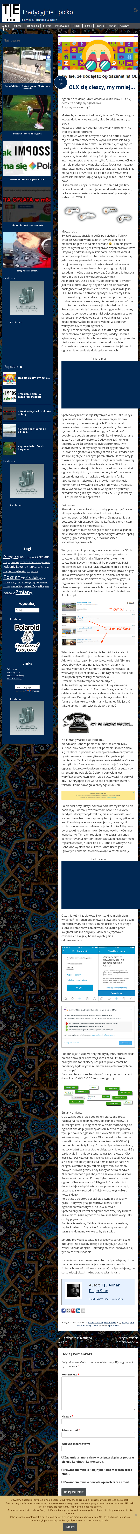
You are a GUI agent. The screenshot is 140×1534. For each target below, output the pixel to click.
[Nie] (135, 1515)
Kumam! (70, 1526)
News (46, 567)
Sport (18, 582)
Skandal (6, 582)
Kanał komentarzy (15, 675)
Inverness (36, 562)
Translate (36, 691)
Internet (47, 25)
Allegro (125, 1322)
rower (45, 578)
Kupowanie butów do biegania (27, 134)
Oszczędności (17, 571)
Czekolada (42, 557)
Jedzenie (9, 566)
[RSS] (136, 10)
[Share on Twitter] (68, 1310)
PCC (28, 571)
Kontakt (9, 29)
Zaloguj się (12, 669)
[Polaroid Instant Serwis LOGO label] (27, 654)
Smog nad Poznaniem (27, 271)
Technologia (32, 25)
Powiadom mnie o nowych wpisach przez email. (96, 1482)
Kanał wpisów (13, 672)
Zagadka (38, 586)
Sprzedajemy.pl (84, 1325)
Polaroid (34, 571)
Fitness (77, 25)
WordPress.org (14, 678)
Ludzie (5, 25)
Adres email (70, 1430)
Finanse (99, 25)
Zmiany (24, 592)
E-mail (92, 1299)
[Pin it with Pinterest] (73, 1310)
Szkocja (6, 586)
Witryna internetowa (75, 1444)
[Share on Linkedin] (78, 1310)
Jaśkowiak (45, 562)
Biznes (88, 25)
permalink (114, 1325)
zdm (47, 586)
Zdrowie (9, 593)
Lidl (30, 567)
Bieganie (30, 557)
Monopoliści (37, 567)
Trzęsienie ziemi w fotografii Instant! (27, 179)
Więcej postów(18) (114, 1299)
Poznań (112, 25)
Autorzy (124, 25)
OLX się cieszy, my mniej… (102, 87)
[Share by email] (83, 1310)
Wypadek (25, 586)
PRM (23, 578)
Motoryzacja (62, 25)
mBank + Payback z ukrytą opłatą (27, 225)
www (95, 1325)
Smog (13, 582)
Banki (22, 557)
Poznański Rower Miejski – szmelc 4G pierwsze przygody (27, 87)
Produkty (33, 577)
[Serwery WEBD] (27, 314)
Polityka (17, 25)
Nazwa (67, 1416)
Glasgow (6, 562)
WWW (100, 1299)
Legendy (22, 566)
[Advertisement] (100, 384)
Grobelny (15, 562)
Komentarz (70, 1374)
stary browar (42, 582)
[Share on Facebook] (63, 1310)
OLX (132, 1322)
